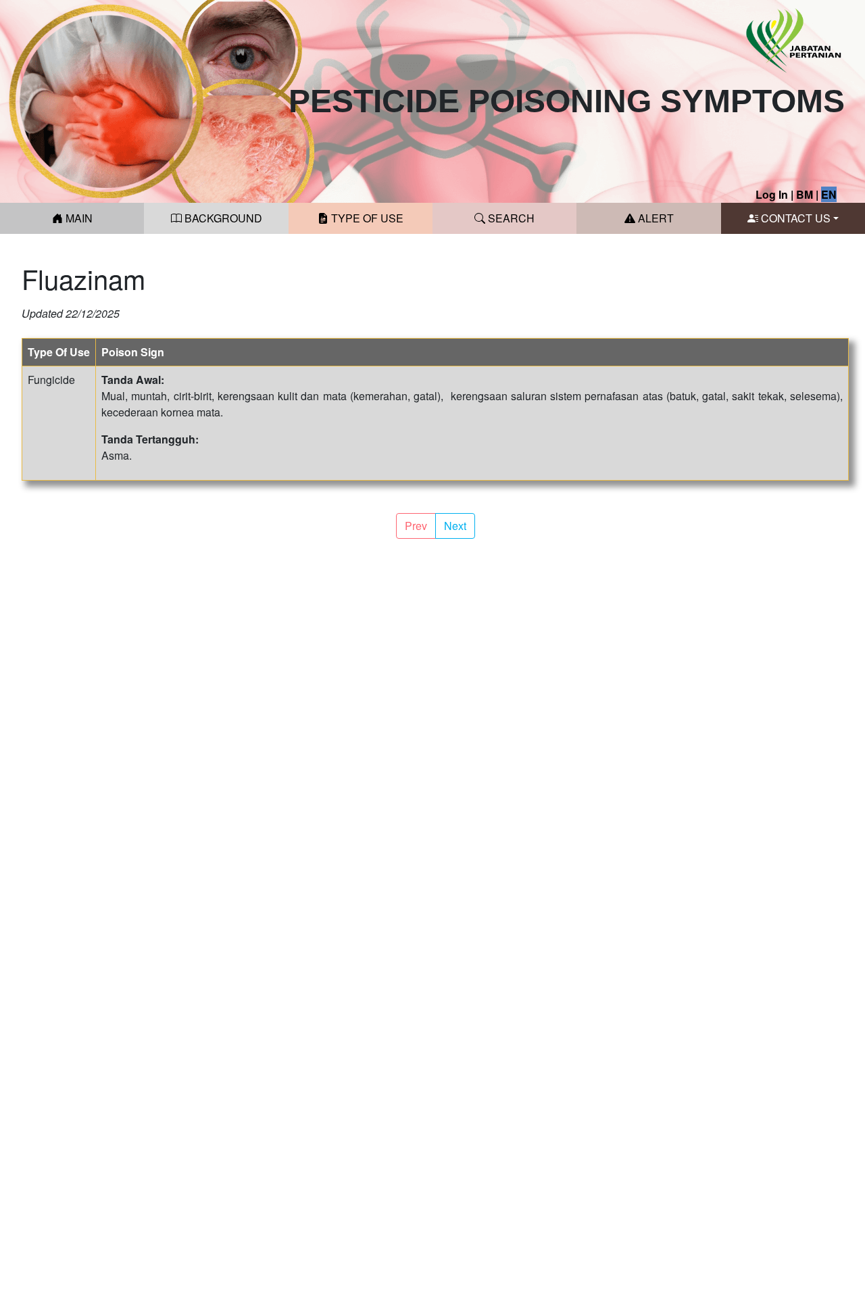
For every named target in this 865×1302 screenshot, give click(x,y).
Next (455, 525)
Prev (416, 525)
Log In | (774, 194)
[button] (793, 218)
